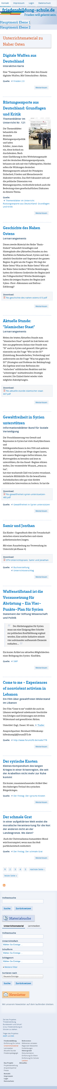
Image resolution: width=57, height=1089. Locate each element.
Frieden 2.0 (18, 81)
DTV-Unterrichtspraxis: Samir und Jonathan (27, 560)
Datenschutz (44, 3)
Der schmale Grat (17, 816)
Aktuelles (23, 1063)
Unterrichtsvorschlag (23, 570)
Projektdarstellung (11, 1065)
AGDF (5, 1036)
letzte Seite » (10, 875)
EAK (12, 1036)
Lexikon (25, 1060)
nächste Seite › (37, 869)
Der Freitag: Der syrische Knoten (29, 795)
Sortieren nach (9, 972)
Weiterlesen (42, 88)
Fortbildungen (27, 1048)
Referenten (26, 1041)
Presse (6, 1070)
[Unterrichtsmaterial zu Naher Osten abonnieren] (4, 884)
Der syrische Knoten (20, 761)
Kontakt (5, 3)
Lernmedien (34, 925)
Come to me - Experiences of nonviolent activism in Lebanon (25, 688)
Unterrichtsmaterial (14, 925)
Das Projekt (8, 1063)
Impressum (18, 3)
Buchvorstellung (21, 567)
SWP (15, 661)
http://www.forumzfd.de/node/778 (30, 740)
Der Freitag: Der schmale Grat (28, 851)
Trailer (41, 725)
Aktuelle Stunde (10, 1050)
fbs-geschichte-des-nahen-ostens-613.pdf (26, 297)
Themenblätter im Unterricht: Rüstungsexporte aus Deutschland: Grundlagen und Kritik (26, 203)
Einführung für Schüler (30, 1058)
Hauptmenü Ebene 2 (15, 27)
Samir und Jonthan (19, 525)
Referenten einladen (29, 1043)
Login (31, 3)
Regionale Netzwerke (30, 1046)
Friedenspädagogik (11, 1053)
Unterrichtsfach (10, 941)
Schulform (7, 949)
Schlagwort (7, 957)
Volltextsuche (9, 897)
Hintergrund (27, 1050)
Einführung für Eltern (30, 1055)
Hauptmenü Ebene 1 (15, 22)
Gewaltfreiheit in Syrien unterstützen (31, 504)
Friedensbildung (10, 1041)
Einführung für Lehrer (12, 1043)
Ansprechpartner (10, 1068)
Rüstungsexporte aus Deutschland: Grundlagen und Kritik (24, 108)
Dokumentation (28, 1053)
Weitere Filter (11, 967)
